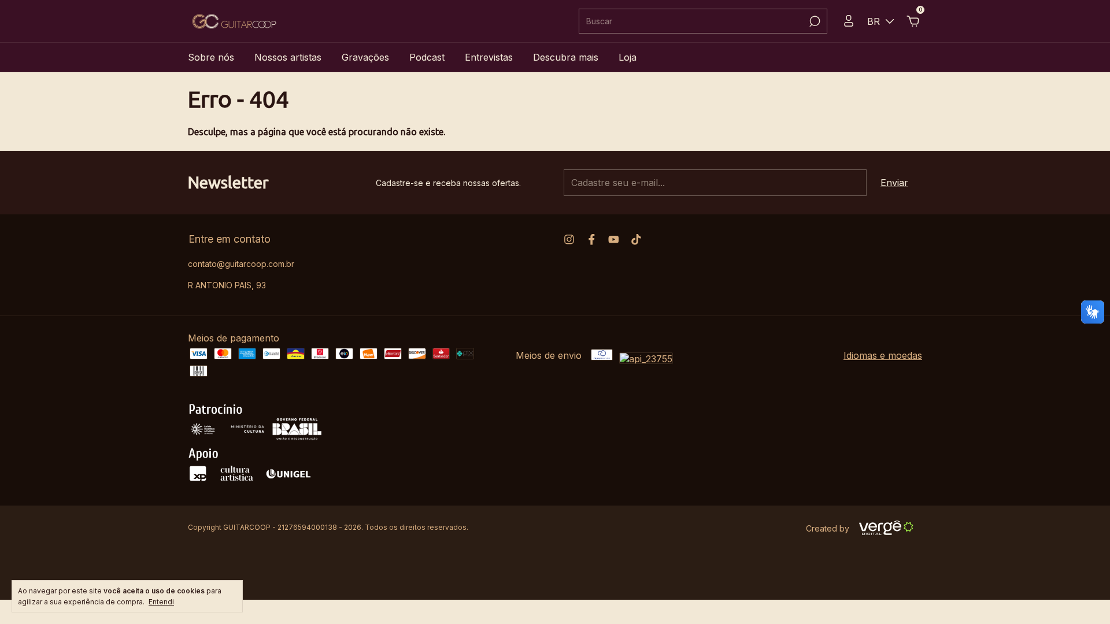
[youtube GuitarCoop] (613, 239)
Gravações (365, 57)
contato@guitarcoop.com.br (241, 264)
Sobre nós (211, 57)
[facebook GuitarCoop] (591, 239)
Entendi (161, 601)
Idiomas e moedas (882, 355)
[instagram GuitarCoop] (569, 239)
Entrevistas (489, 57)
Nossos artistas (287, 57)
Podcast (427, 57)
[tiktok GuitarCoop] (636, 239)
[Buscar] (813, 21)
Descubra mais (565, 57)
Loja (628, 57)
